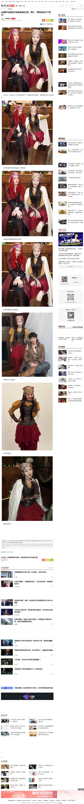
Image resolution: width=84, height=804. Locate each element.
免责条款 (52, 800)
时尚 (32, 1)
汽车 (36, 1)
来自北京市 (13, 20)
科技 (43, 1)
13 (52, 624)
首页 (3, 1)
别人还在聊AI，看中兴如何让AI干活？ (69, 258)
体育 (29, 1)
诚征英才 (40, 800)
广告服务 (34, 800)
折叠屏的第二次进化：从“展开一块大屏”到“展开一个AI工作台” (70, 262)
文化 (50, 1)
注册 (72, 1)
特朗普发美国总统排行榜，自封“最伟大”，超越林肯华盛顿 (33, 650)
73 (52, 645)
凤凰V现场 (62, 230)
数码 (63, 1)
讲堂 (74, 327)
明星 (20, 5)
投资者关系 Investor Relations (23, 800)
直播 (13, 1)
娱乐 (26, 1)
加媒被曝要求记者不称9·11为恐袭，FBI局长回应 (30, 572)
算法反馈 (51, 567)
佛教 (57, 1)
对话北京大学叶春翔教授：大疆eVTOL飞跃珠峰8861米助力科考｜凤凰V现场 (70, 254)
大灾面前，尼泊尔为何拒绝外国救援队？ (27, 660)
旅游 (53, 1)
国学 (60, 1)
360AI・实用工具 (47, 24)
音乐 (76, 327)
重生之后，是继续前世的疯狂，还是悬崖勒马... (77, 339)
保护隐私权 (45, 800)
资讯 (6, 1)
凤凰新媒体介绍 (11, 800)
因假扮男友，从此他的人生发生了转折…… (64, 338)
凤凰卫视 (18, 1)
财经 (22, 1)
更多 (67, 1)
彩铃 (79, 327)
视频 (10, 1)
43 (52, 655)
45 (52, 674)
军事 (46, 1)
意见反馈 (58, 800)
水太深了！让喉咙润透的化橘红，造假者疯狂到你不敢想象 (18, 557)
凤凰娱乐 (74, 277)
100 (52, 664)
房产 (39, 1)
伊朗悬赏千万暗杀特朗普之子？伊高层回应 (28, 669)
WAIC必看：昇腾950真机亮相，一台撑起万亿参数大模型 (70, 249)
